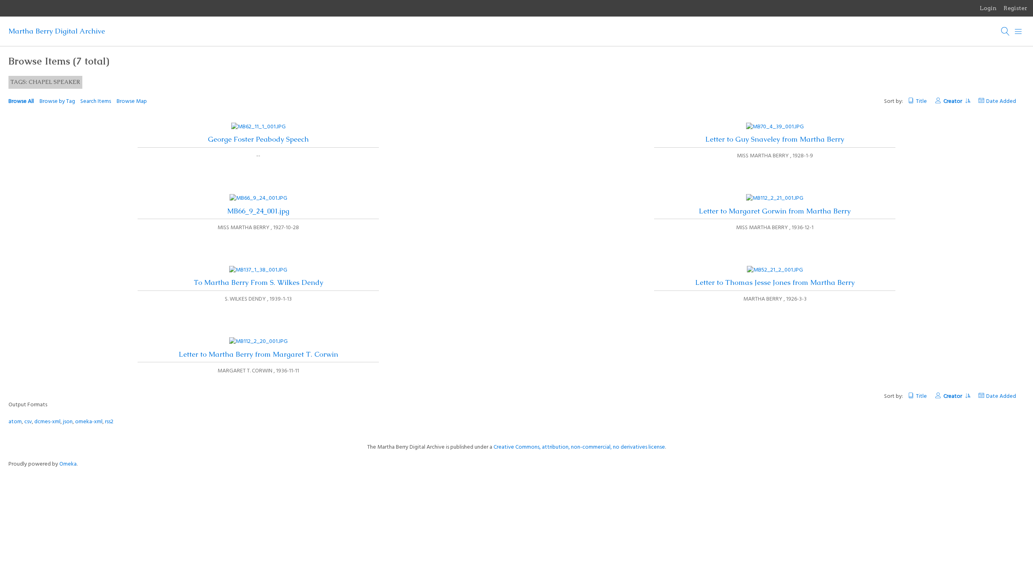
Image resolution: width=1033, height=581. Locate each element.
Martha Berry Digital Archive (56, 31)
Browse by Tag (57, 101)
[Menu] (1018, 31)
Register (1015, 8)
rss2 (109, 421)
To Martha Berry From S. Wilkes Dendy (258, 282)
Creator (953, 101)
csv (28, 421)
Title (921, 101)
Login (988, 8)
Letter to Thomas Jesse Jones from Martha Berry (775, 282)
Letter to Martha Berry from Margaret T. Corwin (258, 354)
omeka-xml (88, 421)
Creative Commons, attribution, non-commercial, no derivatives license (579, 447)
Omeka (68, 464)
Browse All (21, 101)
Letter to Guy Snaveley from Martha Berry (774, 139)
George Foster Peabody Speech (258, 139)
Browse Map (132, 101)
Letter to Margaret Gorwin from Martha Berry (775, 211)
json (68, 421)
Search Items (95, 101)
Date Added (1001, 101)
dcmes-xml (47, 421)
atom (15, 421)
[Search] (1005, 31)
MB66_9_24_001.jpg (258, 211)
